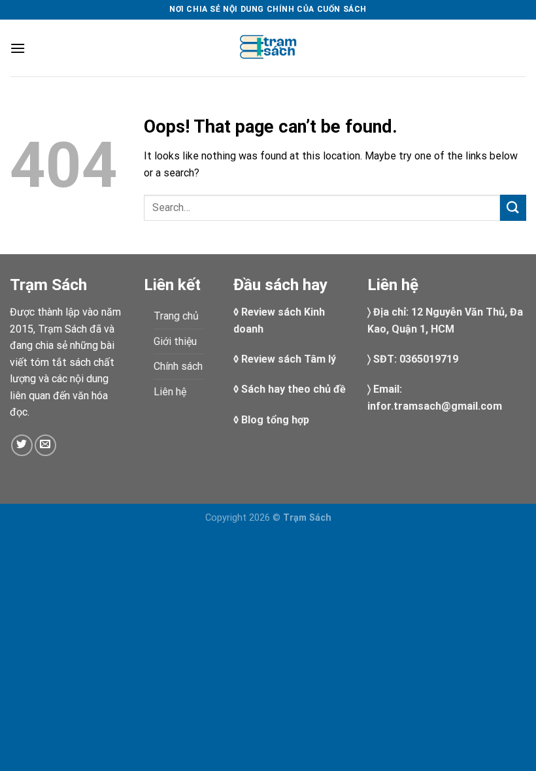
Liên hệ (170, 392)
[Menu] (17, 48)
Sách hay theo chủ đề (293, 389)
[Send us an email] (45, 445)
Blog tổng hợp (275, 420)
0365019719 (428, 359)
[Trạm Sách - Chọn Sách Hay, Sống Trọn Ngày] (268, 48)
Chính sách (178, 366)
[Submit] (513, 207)
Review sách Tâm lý (288, 359)
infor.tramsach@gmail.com (434, 406)
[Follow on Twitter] (22, 445)
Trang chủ (176, 316)
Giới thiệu (175, 341)
